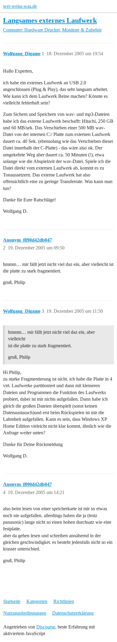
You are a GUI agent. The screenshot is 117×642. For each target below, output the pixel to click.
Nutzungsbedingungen (24, 613)
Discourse (45, 626)
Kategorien (36, 601)
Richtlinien (63, 601)
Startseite (11, 601)
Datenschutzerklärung (73, 613)
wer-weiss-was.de (20, 6)
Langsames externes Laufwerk (50, 20)
